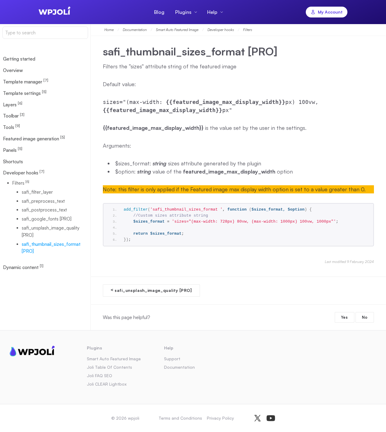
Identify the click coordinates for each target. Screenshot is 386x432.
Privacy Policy (220, 418)
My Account (330, 11)
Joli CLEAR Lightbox (107, 384)
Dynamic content (23, 267)
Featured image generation (34, 138)
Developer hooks (23, 172)
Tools (11, 127)
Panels (12, 149)
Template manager (25, 81)
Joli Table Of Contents (109, 367)
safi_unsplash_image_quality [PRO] (50, 231)
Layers (12, 104)
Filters (20, 183)
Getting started (19, 59)
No (365, 317)
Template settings (24, 92)
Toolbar (13, 115)
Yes (344, 317)
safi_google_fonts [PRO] (46, 219)
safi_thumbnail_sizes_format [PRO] (51, 247)
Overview (13, 71)
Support (172, 358)
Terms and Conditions (180, 418)
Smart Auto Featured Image (114, 358)
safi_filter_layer (37, 192)
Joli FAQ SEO (99, 375)
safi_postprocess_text (44, 210)
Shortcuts (13, 161)
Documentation (179, 367)
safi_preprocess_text (43, 201)
